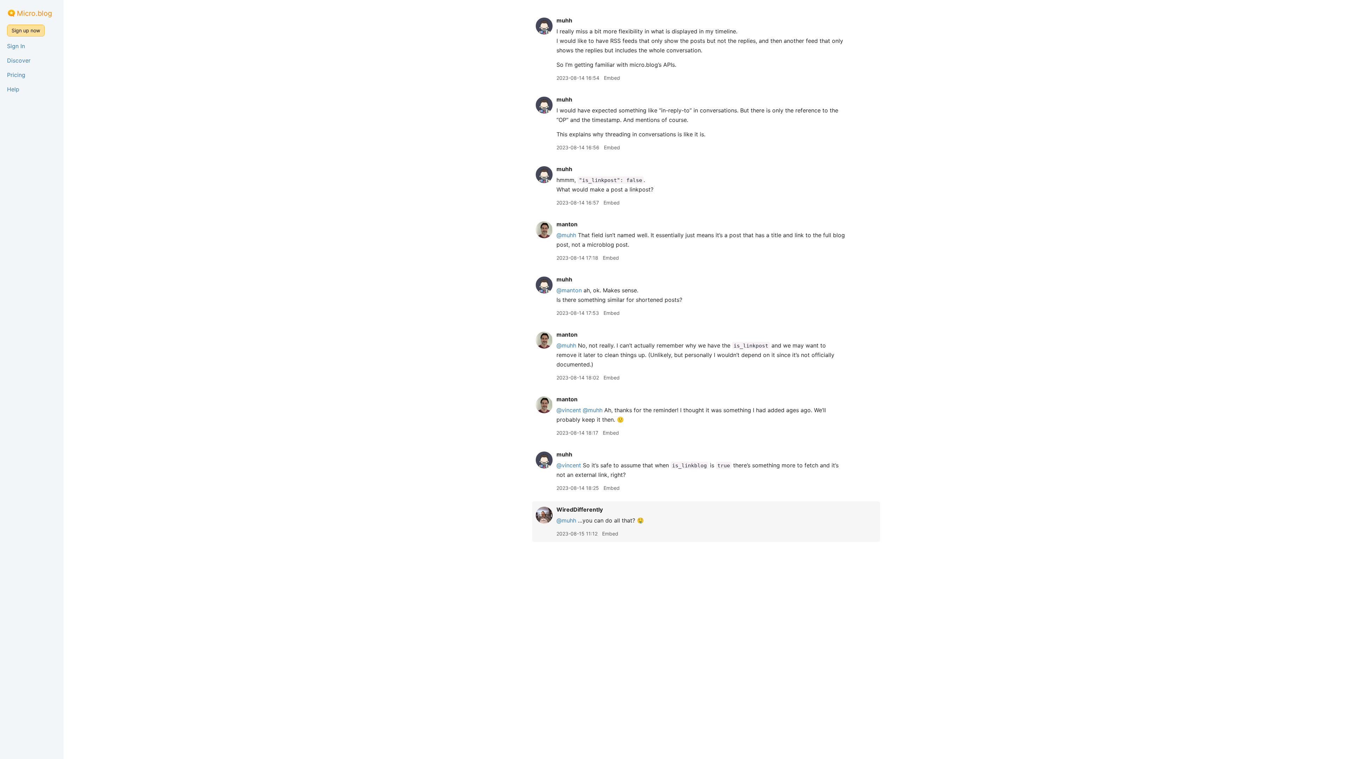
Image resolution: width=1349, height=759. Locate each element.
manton (567, 224)
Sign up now (26, 30)
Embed (612, 78)
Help (13, 89)
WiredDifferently (579, 509)
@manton (569, 290)
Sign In (16, 46)
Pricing (16, 74)
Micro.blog (34, 13)
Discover (19, 60)
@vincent (568, 410)
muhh (564, 20)
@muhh (566, 235)
